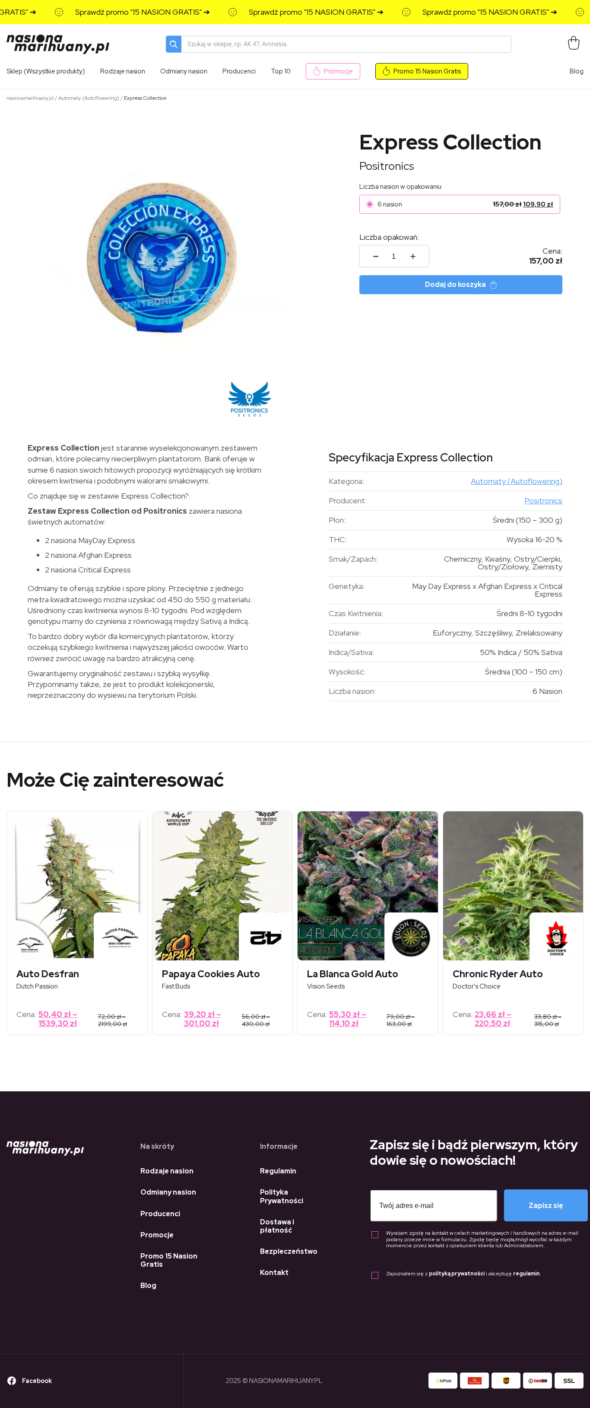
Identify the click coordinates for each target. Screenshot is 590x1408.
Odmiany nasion (168, 1192)
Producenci (160, 1213)
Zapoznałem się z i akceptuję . (463, 1274)
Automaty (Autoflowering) (88, 98)
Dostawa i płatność (277, 1226)
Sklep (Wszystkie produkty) (45, 71)
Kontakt (274, 1272)
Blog (577, 71)
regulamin (526, 1273)
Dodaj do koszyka (455, 284)
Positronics (386, 166)
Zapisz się (546, 1205)
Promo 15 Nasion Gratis (427, 71)
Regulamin (278, 1171)
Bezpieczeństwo (288, 1251)
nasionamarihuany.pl (30, 98)
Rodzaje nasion (166, 1171)
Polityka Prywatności (281, 1196)
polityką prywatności (457, 1273)
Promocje (338, 71)
